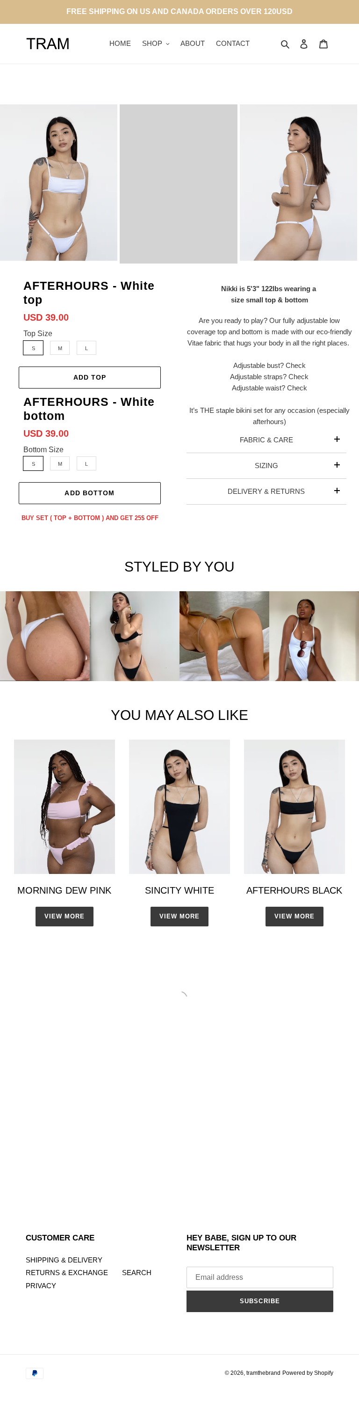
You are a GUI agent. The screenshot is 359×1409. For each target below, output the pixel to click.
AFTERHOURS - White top (89, 292)
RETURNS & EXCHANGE (67, 1273)
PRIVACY (41, 1286)
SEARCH (136, 1273)
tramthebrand (263, 1373)
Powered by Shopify (307, 1373)
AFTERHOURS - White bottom (89, 408)
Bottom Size (43, 450)
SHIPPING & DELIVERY (64, 1260)
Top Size (37, 334)
